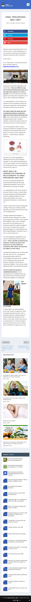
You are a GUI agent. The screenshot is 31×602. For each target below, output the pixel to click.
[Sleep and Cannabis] (15, 411)
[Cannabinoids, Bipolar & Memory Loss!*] (5, 576)
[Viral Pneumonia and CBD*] (5, 555)
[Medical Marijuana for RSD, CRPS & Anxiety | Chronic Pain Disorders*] (5, 514)
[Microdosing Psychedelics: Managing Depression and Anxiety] (5, 473)
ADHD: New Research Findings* (17, 534)
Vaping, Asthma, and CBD (15, 527)
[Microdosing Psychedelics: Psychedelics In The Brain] (5, 466)
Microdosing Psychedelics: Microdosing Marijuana (15, 459)
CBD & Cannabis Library (12, 23)
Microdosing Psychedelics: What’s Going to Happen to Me (17, 480)
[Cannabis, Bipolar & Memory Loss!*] (5, 582)
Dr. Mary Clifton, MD (12, 598)
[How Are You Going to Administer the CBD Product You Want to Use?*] (15, 432)
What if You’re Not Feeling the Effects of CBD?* (17, 506)
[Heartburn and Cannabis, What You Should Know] (15, 388)
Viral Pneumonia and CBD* (16, 554)
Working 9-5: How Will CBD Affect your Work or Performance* (17, 541)
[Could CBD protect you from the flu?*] (5, 589)
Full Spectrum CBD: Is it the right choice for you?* (17, 547)
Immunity (22, 23)
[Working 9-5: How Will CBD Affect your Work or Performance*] (5, 541)
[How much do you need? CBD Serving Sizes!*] (5, 494)
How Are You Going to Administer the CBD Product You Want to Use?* (14, 442)
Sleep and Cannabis (9, 421)
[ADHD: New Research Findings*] (5, 535)
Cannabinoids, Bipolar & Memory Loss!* (17, 575)
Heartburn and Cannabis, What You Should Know (14, 398)
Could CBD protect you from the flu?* (17, 588)
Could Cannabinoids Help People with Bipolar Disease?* (17, 568)
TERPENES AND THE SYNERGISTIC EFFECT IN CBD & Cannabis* (17, 500)
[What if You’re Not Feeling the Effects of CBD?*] (5, 507)
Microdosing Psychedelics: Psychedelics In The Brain (15, 466)
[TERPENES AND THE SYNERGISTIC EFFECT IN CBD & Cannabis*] (5, 501)
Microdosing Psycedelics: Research (15, 487)
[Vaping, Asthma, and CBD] (5, 528)
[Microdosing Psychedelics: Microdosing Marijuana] (5, 460)
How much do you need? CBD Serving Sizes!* (16, 493)
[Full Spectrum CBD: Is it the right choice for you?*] (5, 548)
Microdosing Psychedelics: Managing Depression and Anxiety (15, 473)
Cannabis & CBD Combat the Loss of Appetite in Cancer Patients (14, 375)
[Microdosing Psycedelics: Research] (5, 487)
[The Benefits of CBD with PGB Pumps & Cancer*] (5, 522)
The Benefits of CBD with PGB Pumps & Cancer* (16, 521)
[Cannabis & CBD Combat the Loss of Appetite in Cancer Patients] (15, 365)
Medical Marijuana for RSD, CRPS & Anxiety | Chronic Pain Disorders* (17, 514)
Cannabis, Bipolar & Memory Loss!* (16, 581)
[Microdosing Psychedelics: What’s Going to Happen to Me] (5, 481)
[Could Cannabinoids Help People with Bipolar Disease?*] (5, 569)
